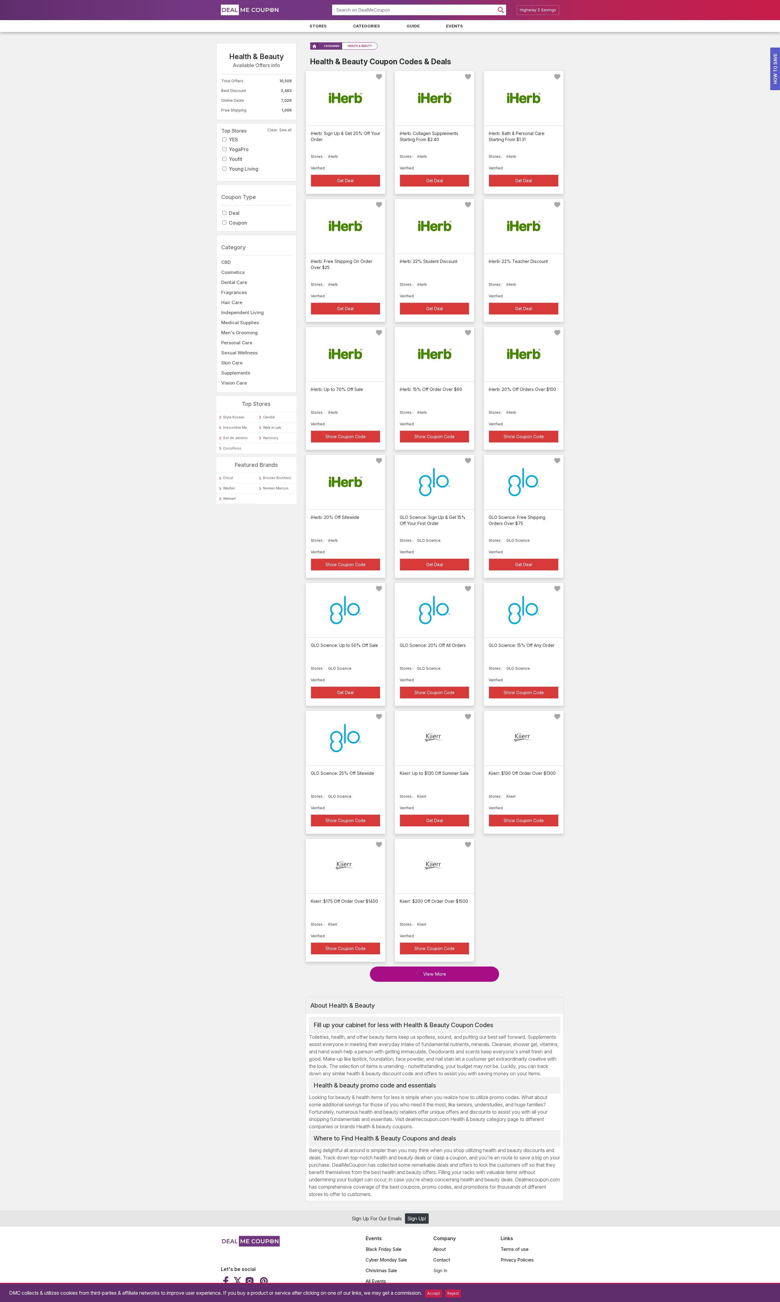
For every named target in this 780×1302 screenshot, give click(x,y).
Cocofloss (232, 448)
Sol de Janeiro (235, 438)
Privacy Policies (517, 1260)
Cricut (228, 478)
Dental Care (234, 282)
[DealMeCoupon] (250, 1245)
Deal (234, 213)
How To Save (775, 69)
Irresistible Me (235, 427)
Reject (453, 1293)
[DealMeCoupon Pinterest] (263, 1281)
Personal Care (236, 343)
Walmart (229, 498)
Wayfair (229, 488)
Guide (413, 25)
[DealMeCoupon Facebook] (226, 1281)
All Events (376, 1281)
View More (434, 974)
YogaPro (239, 149)
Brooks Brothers (277, 478)
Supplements (235, 373)
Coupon (238, 223)
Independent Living (242, 312)
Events (454, 25)
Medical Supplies (240, 322)
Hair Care (231, 302)
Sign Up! (416, 1218)
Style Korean (233, 417)
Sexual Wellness (239, 353)
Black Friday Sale (384, 1249)
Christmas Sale (381, 1270)
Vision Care (234, 383)
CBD (226, 262)
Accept (433, 1293)
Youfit (235, 159)
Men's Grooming (239, 332)
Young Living (243, 169)
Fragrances (234, 292)
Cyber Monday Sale (386, 1260)
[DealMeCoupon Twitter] (238, 1281)
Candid (269, 417)
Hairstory (270, 438)
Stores (318, 25)
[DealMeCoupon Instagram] (249, 1281)
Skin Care (232, 363)
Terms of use (515, 1249)
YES (233, 140)
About (439, 1249)
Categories (366, 25)
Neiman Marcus (276, 488)
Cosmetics (233, 272)
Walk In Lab (272, 427)
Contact (441, 1260)
